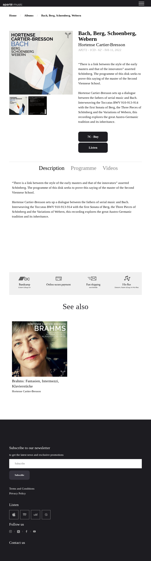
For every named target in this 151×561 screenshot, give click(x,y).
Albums (29, 15)
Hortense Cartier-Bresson (101, 44)
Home (13, 15)
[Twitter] (18, 531)
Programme (83, 168)
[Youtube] (34, 531)
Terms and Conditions (21, 488)
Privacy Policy (17, 493)
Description (51, 168)
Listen (93, 147)
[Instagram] (10, 531)
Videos (110, 168)
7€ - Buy (93, 136)
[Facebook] (26, 531)
